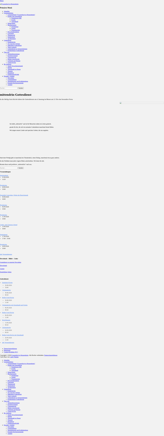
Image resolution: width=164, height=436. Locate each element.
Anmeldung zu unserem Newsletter (10, 262)
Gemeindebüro (12, 79)
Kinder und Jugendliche (15, 16)
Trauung (10, 71)
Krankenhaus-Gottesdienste (16, 50)
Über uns (6, 52)
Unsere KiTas (12, 62)
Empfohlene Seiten (5, 272)
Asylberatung (12, 38)
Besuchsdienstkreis (13, 32)
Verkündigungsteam (14, 54)
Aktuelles (6, 11)
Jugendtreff (14, 21)
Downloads (3, 265)
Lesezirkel (11, 33)
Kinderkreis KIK (16, 18)
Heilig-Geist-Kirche (13, 59)
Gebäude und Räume (14, 61)
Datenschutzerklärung (10, 348)
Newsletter (11, 78)
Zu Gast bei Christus (14, 44)
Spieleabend (11, 37)
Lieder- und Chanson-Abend (8, 225)
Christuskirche (12, 57)
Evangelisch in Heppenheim (19, 355)
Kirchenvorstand (13, 56)
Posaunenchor (15, 30)
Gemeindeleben (8, 13)
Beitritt (10, 67)
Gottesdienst (7, 40)
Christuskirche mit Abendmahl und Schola (14, 305)
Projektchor (14, 26)
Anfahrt (10, 85)
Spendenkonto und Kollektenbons (18, 81)
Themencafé (11, 35)
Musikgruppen (12, 25)
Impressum (7, 350)
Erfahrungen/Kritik (13, 74)
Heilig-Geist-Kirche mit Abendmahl (13, 335)
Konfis (13, 20)
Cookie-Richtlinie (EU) (11, 352)
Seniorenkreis (4, 175)
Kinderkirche (11, 42)
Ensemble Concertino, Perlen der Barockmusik (14, 195)
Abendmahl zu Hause (14, 69)
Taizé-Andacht (12, 47)
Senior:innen (11, 23)
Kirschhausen (6, 320)
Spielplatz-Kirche (7, 282)
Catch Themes (14, 357)
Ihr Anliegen (7, 64)
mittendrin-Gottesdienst (15, 45)
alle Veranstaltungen (6, 254)
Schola (13, 28)
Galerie (2, 269)
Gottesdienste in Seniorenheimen (17, 49)
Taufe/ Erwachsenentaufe (15, 66)
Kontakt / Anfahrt (9, 76)
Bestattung (11, 73)
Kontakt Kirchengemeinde (15, 83)
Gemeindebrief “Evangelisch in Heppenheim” (21, 15)
